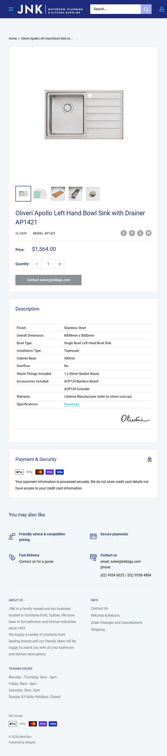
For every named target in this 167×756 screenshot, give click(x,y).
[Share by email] (148, 233)
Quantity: (22, 264)
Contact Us (99, 608)
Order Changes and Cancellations (116, 623)
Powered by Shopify (22, 742)
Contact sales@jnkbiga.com (48, 280)
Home (13, 38)
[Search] (146, 9)
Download (71, 404)
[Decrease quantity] (36, 264)
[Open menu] (11, 9)
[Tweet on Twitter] (140, 233)
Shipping (98, 629)
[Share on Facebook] (124, 233)
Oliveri (21, 233)
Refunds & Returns (105, 615)
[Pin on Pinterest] (132, 233)
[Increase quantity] (59, 264)
